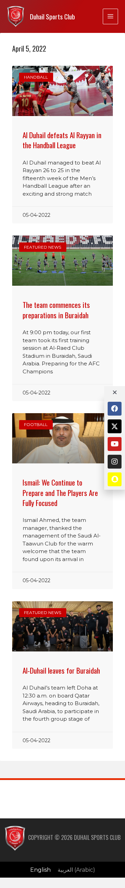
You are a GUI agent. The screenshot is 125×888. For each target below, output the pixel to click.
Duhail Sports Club (52, 16)
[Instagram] (115, 462)
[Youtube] (115, 444)
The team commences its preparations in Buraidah (56, 309)
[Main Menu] (110, 16)
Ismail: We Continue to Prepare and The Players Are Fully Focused (60, 492)
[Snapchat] (115, 479)
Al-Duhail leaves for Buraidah (61, 670)
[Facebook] (115, 409)
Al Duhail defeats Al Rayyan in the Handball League (62, 140)
